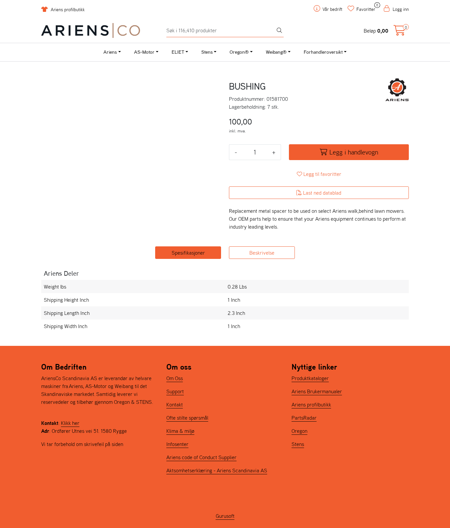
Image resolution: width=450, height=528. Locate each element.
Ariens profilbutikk (67, 9)
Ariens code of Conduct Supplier (201, 457)
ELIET (178, 52)
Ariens (110, 52)
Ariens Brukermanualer (317, 391)
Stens (207, 52)
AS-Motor (144, 52)
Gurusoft (225, 516)
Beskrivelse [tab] (261, 253)
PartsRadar (304, 418)
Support (175, 391)
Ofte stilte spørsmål (187, 418)
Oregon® (239, 52)
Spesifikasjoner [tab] (188, 253)
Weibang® (276, 52)
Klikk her (70, 423)
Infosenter (177, 444)
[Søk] (279, 30)
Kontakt (174, 404)
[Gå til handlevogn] (400, 32)
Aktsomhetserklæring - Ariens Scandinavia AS (216, 470)
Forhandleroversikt (323, 52)
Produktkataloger (310, 378)
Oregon (299, 431)
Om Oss (174, 378)
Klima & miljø (180, 431)
